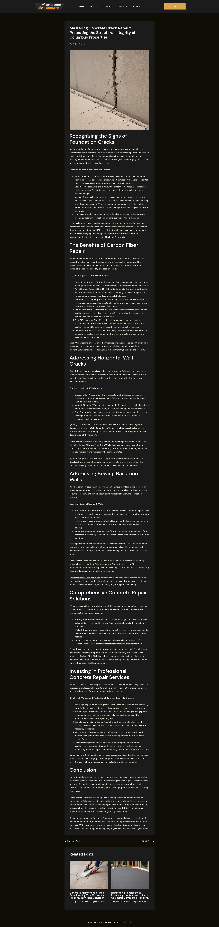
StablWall (74, 342)
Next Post (148, 841)
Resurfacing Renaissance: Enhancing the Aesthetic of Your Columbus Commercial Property (130, 895)
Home (81, 6)
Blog (135, 6)
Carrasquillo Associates (80, 223)
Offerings (107, 6)
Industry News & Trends (79, 901)
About (93, 6)
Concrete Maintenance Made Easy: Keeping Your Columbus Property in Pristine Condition (87, 895)
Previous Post (72, 841)
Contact (122, 6)
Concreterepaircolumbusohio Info (85, 577)
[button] (139, 6)
